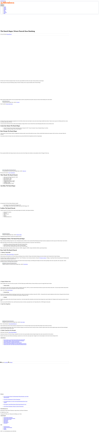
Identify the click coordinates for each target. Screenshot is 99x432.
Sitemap (5, 429)
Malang (5, 9)
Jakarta (5, 11)
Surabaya (5, 12)
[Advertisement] (31, 22)
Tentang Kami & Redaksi (8, 427)
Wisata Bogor (6, 420)
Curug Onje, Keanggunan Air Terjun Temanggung (12, 399)
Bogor (11, 362)
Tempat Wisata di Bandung (8, 417)
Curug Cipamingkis (11, 172)
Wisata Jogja (6, 421)
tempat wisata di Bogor (10, 254)
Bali (4, 10)
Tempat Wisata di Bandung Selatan (9, 418)
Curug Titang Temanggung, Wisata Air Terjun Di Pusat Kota (13, 406)
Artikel (5, 6)
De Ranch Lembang (43, 257)
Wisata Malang (6, 422)
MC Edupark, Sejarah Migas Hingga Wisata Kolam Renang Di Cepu (15, 404)
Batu (4, 13)
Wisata (5, 7)
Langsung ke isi (3, 0)
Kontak (5, 428)
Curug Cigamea (10, 290)
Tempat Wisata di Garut (7, 419)
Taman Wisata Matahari (12, 332)
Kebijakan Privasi (6, 426)
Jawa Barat (6, 362)
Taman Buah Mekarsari (13, 323)
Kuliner (5, 8)
